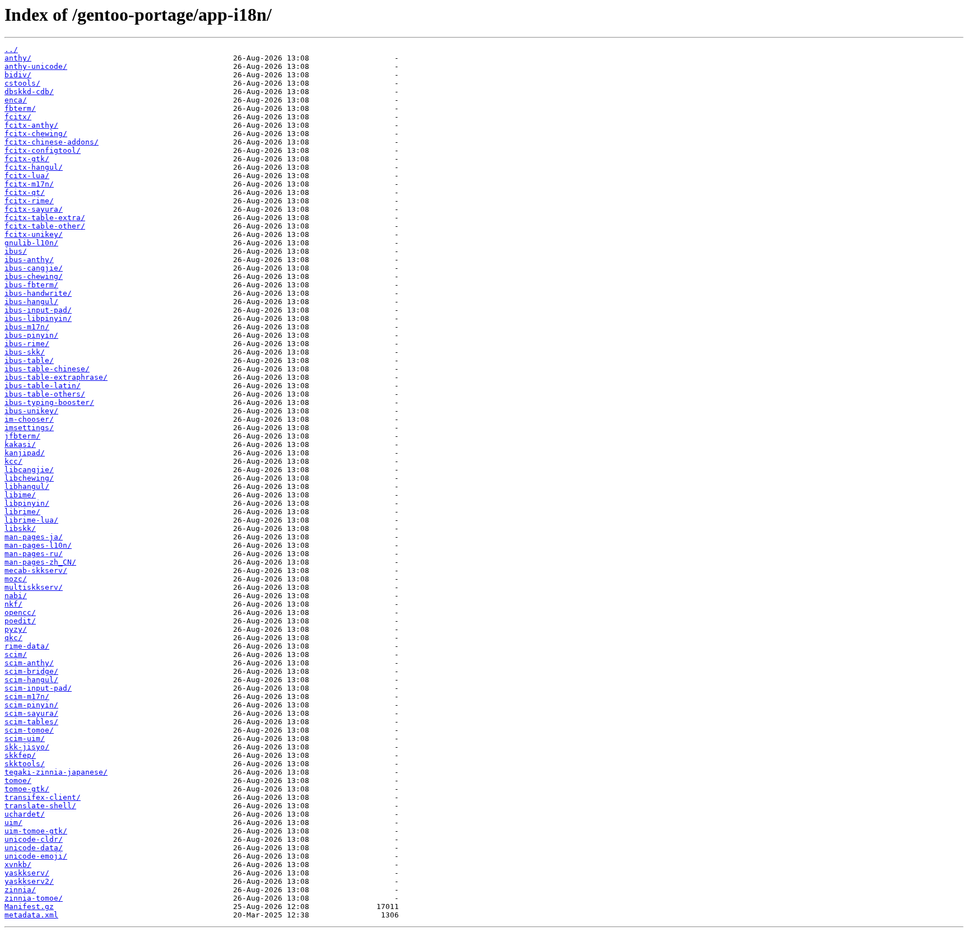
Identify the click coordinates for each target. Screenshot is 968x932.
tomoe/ (17, 780)
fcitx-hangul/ (33, 167)
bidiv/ (17, 75)
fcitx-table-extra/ (44, 217)
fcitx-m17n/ (29, 184)
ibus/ (15, 251)
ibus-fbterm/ (31, 285)
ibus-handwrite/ (38, 293)
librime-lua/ (31, 520)
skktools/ (24, 763)
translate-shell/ (40, 805)
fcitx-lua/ (26, 175)
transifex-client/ (42, 797)
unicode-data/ (33, 848)
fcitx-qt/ (24, 192)
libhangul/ (26, 486)
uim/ (13, 822)
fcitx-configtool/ (42, 150)
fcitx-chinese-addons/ (51, 142)
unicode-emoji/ (35, 856)
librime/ (22, 511)
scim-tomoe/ (29, 730)
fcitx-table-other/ (44, 226)
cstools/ (22, 83)
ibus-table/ (29, 360)
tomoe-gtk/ (26, 789)
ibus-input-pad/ (38, 310)
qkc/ (13, 637)
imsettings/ (29, 427)
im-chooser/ (29, 419)
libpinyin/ (26, 503)
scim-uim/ (24, 738)
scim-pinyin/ (31, 705)
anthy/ (17, 58)
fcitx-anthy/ (31, 125)
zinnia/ (20, 890)
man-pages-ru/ (33, 553)
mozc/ (15, 579)
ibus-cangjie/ (33, 268)
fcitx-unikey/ (33, 234)
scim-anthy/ (29, 663)
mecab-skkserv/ (35, 570)
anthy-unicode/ (35, 66)
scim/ (15, 654)
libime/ (20, 495)
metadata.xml (31, 915)
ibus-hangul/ (31, 301)
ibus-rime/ (26, 343)
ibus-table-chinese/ (47, 369)
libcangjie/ (29, 469)
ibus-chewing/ (33, 276)
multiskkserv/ (33, 587)
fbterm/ (20, 108)
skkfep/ (20, 755)
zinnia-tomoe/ (33, 898)
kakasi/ (20, 444)
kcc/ (13, 461)
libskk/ (20, 528)
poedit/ (20, 621)
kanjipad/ (24, 453)
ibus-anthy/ (29, 259)
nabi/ (15, 595)
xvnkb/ (17, 864)
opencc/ (20, 612)
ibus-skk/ (24, 352)
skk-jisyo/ (26, 747)
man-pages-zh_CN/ (40, 562)
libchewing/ (29, 478)
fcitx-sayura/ (33, 209)
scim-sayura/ (31, 713)
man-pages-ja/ (33, 537)
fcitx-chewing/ (35, 133)
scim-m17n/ (26, 696)
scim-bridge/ (31, 671)
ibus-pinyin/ (31, 335)
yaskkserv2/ (29, 881)
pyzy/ (15, 629)
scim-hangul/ (31, 679)
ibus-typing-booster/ (49, 402)
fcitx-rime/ (29, 201)
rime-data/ (26, 646)
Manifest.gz (29, 906)
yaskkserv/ (26, 873)
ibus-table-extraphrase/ (56, 377)
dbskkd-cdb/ (29, 91)
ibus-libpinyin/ (38, 318)
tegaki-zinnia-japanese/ (56, 772)
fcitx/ (17, 117)
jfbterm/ (22, 436)
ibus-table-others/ (44, 394)
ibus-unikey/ (31, 411)
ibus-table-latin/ (42, 385)
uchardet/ (24, 814)
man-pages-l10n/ (38, 545)
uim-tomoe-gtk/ (35, 831)
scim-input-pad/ (38, 688)
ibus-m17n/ (26, 327)
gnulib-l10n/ (31, 243)
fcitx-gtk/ (26, 159)
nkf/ (13, 604)
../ (11, 49)
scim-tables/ (31, 721)
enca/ (15, 100)
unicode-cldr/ (33, 839)
